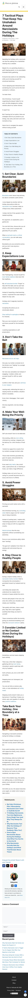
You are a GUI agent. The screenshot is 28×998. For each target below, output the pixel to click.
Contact (14, 980)
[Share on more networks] (15, 865)
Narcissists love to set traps (10, 358)
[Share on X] (7, 865)
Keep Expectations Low (12, 140)
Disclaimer (18, 990)
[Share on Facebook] (3, 865)
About (14, 977)
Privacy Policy (10, 990)
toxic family (16, 664)
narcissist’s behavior (14, 622)
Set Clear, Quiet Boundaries (13, 137)
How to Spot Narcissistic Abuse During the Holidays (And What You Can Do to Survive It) (15, 836)
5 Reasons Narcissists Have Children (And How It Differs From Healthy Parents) (13, 967)
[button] (19, 7)
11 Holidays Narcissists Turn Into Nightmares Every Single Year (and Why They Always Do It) (15, 817)
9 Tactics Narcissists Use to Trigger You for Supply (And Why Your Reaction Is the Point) (12, 950)
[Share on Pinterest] (11, 865)
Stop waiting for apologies (10, 314)
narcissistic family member (10, 579)
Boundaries (5, 195)
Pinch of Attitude (11, 987)
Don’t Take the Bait (11, 143)
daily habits (12, 464)
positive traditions (10, 701)
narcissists (5, 303)
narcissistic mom (7, 206)
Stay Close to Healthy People (14, 154)
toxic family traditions (8, 277)
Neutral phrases (7, 530)
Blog (14, 983)
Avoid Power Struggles (12, 151)
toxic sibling (19, 438)
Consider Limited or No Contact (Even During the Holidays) (11, 159)
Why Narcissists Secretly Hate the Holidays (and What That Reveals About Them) (14, 847)
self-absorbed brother (11, 283)
